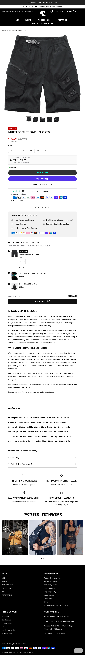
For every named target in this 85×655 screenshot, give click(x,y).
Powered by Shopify (8, 652)
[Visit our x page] (32, 6)
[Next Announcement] (70, 2)
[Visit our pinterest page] (26, 6)
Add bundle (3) (42, 301)
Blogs (46, 602)
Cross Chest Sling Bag (28, 284)
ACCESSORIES (44, 20)
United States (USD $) (11, 11)
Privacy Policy (49, 588)
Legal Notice (49, 595)
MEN (17, 20)
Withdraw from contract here (56, 605)
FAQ (3, 627)
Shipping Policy (50, 592)
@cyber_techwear (42, 514)
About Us (5, 616)
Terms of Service (50, 581)
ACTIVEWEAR (47, 23)
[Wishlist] (51, 12)
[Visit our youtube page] (36, 6)
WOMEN (28, 20)
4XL (46, 151)
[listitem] (42, 2)
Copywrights (7, 623)
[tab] (41, 558)
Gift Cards (48, 598)
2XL (31, 151)
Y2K (34, 23)
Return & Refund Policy (53, 578)
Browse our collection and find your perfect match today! (31, 392)
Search (59, 11)
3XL (38, 151)
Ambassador (7, 633)
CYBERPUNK (61, 20)
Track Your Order (8, 630)
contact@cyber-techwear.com (51, 7)
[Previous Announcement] (15, 2)
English (27, 11)
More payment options (42, 184)
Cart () (71, 11)
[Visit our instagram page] (23, 6)
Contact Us (6, 620)
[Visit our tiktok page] (29, 6)
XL (24, 151)
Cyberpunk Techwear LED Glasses (32, 273)
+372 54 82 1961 (63, 616)
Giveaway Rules (50, 585)
